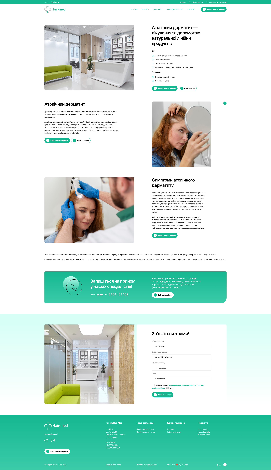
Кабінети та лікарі (174, 432)
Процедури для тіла (174, 9)
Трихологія (157, 9)
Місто (154, 374)
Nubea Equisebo (204, 432)
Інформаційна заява (113, 465)
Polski (46, 2)
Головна (134, 9)
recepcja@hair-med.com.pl (218, 2)
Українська (55, 2)
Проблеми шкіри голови (146, 432)
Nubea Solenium (204, 435)
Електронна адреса (159, 352)
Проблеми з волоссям (145, 429)
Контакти (190, 9)
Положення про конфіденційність (182, 385)
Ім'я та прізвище (158, 341)
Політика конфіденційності (147, 465)
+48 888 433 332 (197, 2)
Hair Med (144, 9)
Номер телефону (158, 363)
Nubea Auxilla (203, 429)
